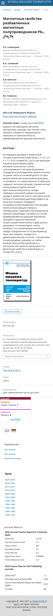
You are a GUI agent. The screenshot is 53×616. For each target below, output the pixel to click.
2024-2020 (10, 483)
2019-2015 (10, 486)
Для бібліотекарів (12, 458)
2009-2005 (10, 493)
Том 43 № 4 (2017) (32, 9)
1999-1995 (10, 500)
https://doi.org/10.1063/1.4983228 (19, 116)
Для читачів (9, 449)
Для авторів (9, 454)
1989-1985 (10, 507)
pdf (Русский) (13, 311)
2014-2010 (10, 490)
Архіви (17, 9)
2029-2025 (10, 479)
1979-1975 (10, 515)
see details (15, 419)
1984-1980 (10, 511)
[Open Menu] (3, 3)
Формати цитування (14, 356)
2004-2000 (10, 497)
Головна (7, 9)
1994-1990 (10, 504)
